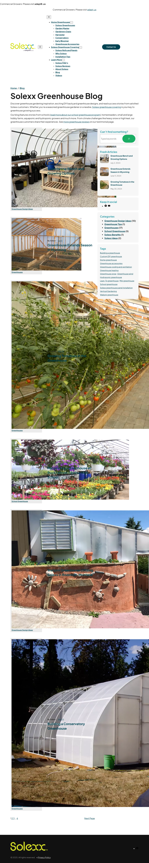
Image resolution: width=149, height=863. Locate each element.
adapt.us (91, 9)
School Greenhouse (20, 501)
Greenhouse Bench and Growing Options (65, 171)
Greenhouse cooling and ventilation (116, 267)
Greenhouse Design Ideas (22, 209)
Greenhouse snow (108, 274)
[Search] (128, 139)
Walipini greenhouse (109, 295)
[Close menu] (49, 17)
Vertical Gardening (108, 291)
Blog (22, 88)
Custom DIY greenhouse (111, 256)
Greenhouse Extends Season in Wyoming (69, 247)
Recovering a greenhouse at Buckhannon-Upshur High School (69, 472)
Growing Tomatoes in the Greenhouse (66, 358)
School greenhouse (108, 284)
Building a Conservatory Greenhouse (66, 726)
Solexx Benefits (112, 234)
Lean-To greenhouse (109, 281)
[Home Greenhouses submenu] (71, 22)
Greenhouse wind (125, 274)
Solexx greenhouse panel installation (116, 288)
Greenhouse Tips (113, 224)
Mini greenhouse (127, 281)
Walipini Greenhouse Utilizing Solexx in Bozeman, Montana (70, 572)
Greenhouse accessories (111, 263)
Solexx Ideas (111, 238)
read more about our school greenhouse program (75, 114)
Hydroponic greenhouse (111, 277)
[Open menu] (40, 47)
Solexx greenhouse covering (106, 107)
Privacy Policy (44, 857)
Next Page (89, 818)
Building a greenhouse (110, 253)
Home (13, 88)
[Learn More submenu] (63, 60)
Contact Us (111, 47)
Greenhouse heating (109, 270)
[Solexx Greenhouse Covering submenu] (80, 47)
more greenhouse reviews (76, 121)
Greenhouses (17, 272)
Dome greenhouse (108, 260)
